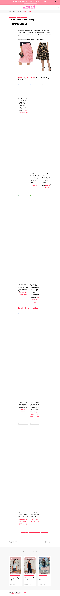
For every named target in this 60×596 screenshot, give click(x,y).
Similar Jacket (46, 189)
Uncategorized (24, 17)
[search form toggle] (58, 7)
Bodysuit (24, 292)
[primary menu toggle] (1, 7)
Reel (15, 575)
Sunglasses (35, 184)
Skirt (25, 110)
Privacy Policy (17, 593)
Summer (18, 17)
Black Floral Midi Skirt (28, 308)
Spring (14, 17)
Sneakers (34, 185)
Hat (24, 112)
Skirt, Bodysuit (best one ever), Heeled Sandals (23, 521)
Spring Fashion (32, 532)
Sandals (20, 112)
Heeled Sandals (23, 294)
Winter (45, 575)
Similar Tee (36, 521)
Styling (38, 532)
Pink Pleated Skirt (26, 77)
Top (24, 409)
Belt (49, 187)
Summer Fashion (44, 532)
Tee (27, 112)
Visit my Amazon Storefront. (30, 3)
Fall (26, 575)
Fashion (10, 17)
